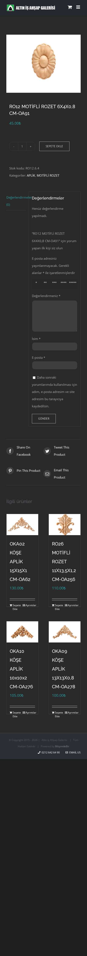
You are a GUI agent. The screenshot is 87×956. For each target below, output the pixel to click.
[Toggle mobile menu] (78, 7)
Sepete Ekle (54, 146)
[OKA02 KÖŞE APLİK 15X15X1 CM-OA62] (22, 524)
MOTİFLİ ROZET (48, 175)
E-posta (38, 357)
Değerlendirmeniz (46, 296)
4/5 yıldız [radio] (64, 284)
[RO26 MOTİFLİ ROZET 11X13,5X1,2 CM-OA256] (64, 524)
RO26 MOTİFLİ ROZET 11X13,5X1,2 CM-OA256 (64, 561)
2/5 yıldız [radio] (46, 284)
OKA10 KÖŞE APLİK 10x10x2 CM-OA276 (21, 668)
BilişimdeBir (62, 746)
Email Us (74, 752)
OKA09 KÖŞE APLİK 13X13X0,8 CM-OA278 (63, 668)
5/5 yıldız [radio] (73, 284)
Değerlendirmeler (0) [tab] (16, 201)
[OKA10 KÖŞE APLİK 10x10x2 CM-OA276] (22, 631)
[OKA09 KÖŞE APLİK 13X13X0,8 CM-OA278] (64, 631)
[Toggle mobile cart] (70, 7)
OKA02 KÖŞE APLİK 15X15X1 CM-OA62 (20, 561)
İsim (36, 339)
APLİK (31, 175)
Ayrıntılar (30, 605)
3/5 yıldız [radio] (55, 284)
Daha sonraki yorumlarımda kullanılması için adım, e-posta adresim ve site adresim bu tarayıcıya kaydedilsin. (54, 391)
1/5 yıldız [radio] (37, 284)
